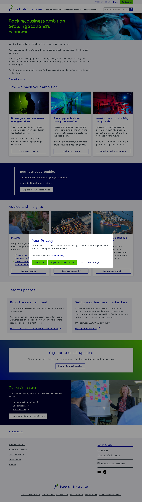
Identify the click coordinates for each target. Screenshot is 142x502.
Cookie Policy (57, 255)
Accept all (39, 262)
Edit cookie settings (89, 262)
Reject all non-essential (62, 262)
